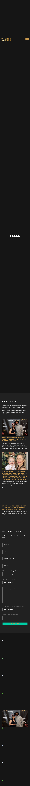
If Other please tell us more (9, 579)
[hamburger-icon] (27, 39)
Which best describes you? (10, 571)
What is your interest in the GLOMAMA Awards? (14, 606)
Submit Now (15, 623)
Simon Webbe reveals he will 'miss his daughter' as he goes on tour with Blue (14, 439)
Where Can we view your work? (10, 614)
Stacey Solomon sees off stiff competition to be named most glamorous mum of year (14, 507)
